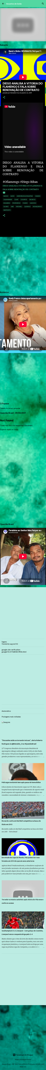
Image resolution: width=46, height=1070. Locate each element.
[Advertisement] (23, 263)
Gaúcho (33, 203)
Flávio (25, 203)
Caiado (37, 196)
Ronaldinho (37, 206)
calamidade (8, 199)
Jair (12, 206)
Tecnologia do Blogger (24, 1055)
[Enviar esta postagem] (4, 193)
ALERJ (12, 196)
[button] (4, 97)
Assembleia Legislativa (25, 196)
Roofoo (29, 1059)
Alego (6, 196)
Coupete (24, 199)
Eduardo (7, 203)
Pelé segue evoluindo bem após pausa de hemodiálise (21, 782)
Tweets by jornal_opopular (10, 408)
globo (6, 206)
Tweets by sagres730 (10, 644)
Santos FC (7, 210)
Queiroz (27, 206)
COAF (16, 199)
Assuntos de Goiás (14, 4)
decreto (32, 199)
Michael (19, 206)
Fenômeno (16, 203)
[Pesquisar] (43, 3)
